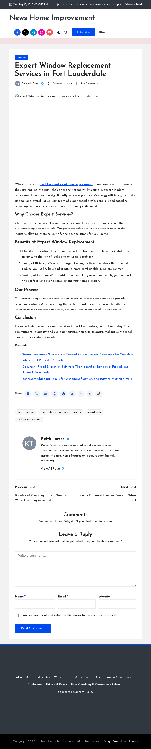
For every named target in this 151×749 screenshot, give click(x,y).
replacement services (29, 419)
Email (63, 596)
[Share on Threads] (89, 393)
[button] (83, 32)
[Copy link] (98, 393)
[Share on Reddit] (72, 393)
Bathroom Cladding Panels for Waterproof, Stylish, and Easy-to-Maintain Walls (77, 378)
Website (104, 596)
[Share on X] (36, 393)
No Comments (89, 83)
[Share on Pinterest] (63, 393)
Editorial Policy (56, 684)
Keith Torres (53, 439)
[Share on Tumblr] (81, 393)
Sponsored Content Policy (75, 692)
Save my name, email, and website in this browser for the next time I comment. (69, 615)
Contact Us (42, 677)
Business (21, 57)
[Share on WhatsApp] (54, 393)
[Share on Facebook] (27, 393)
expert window (26, 412)
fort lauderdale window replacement (61, 412)
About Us (22, 677)
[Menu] (101, 32)
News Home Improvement (52, 18)
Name (20, 596)
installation (94, 412)
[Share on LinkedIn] (45, 393)
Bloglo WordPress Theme (121, 741)
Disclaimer (34, 684)
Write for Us (62, 677)
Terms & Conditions (117, 677)
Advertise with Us (87, 677)
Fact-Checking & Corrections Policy (95, 684)
